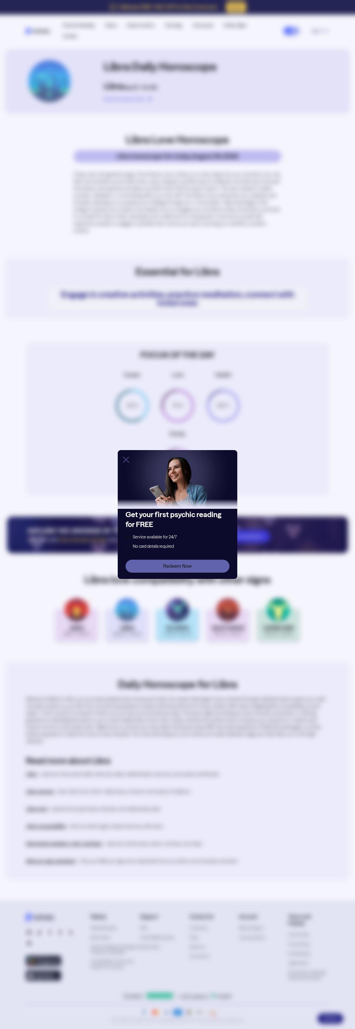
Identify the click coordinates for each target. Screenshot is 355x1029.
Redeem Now (177, 566)
